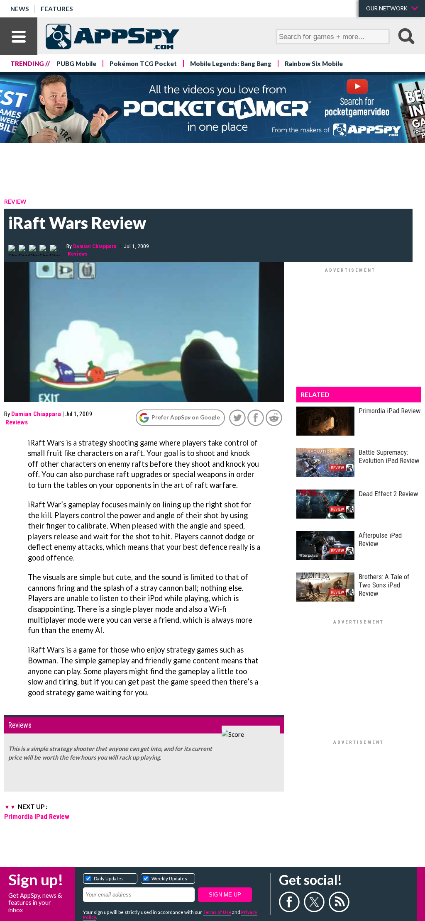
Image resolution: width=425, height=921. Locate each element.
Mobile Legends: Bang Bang (230, 63)
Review (15, 201)
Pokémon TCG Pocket (143, 63)
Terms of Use (217, 912)
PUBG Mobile (76, 63)
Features (57, 8)
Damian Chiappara (95, 246)
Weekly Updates (169, 878)
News (19, 8)
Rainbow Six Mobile (314, 63)
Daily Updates (109, 878)
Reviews (78, 253)
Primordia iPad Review (36, 816)
